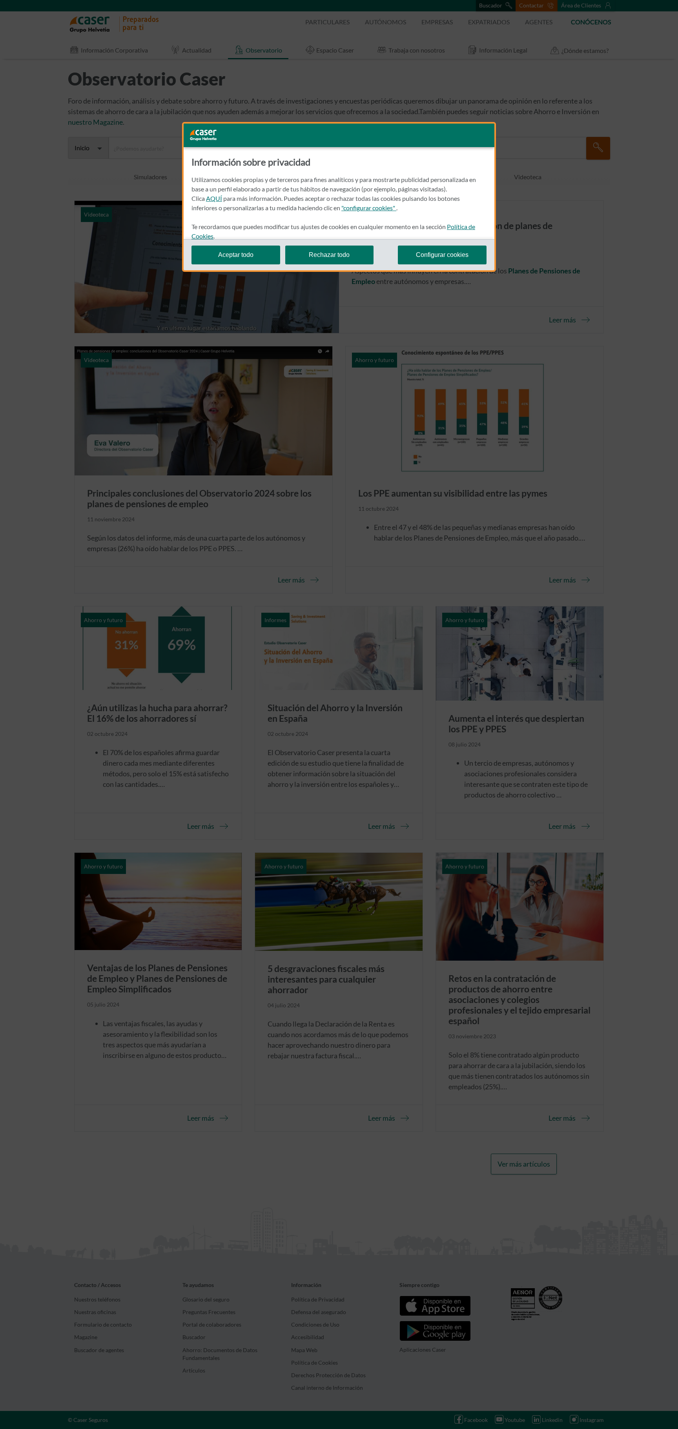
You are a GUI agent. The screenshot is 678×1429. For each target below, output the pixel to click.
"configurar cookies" (368, 207)
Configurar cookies (442, 254)
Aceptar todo (235, 254)
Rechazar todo (329, 254)
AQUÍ (214, 198)
